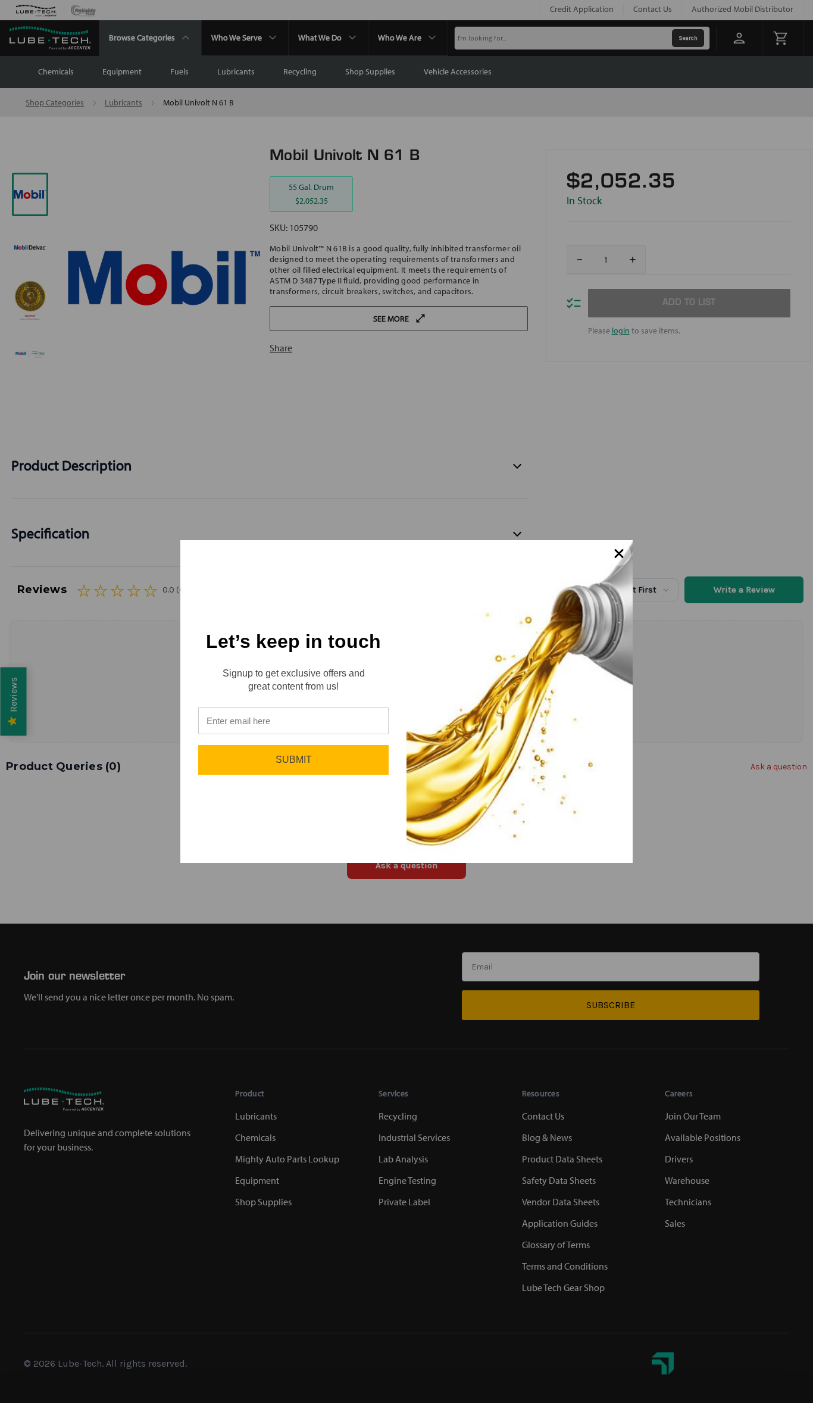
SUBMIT (294, 759)
